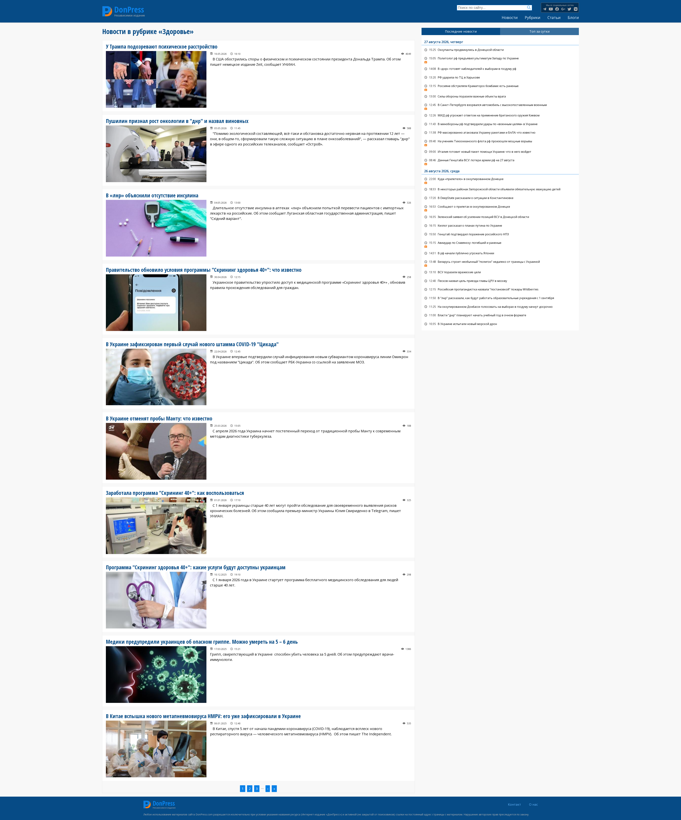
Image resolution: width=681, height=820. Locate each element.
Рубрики (532, 17)
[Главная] (107, 11)
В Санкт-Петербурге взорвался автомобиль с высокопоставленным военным (500, 106)
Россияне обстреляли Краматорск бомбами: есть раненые (500, 87)
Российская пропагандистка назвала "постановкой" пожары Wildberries (500, 289)
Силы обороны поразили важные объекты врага (500, 96)
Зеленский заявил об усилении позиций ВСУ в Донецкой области (500, 217)
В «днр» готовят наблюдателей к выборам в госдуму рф (500, 69)
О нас (533, 804)
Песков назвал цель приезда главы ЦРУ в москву (500, 281)
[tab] (461, 31)
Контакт (514, 804)
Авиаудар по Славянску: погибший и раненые (500, 244)
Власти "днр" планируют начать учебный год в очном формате (500, 315)
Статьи (554, 17)
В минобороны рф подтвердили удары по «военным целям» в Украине (500, 124)
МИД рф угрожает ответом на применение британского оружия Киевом (500, 115)
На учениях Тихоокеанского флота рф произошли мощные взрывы (500, 142)
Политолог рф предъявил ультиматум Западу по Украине (500, 59)
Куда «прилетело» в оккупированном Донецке (500, 180)
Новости (510, 17)
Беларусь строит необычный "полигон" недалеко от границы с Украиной (500, 263)
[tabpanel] (500, 183)
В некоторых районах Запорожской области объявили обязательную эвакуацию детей (500, 189)
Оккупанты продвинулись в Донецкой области (500, 50)
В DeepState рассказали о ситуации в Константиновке (500, 198)
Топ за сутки (539, 31)
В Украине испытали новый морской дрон (500, 324)
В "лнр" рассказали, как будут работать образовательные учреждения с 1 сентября (500, 298)
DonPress (129, 9)
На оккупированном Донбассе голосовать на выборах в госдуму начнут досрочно (500, 307)
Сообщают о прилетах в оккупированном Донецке (500, 207)
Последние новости (461, 31)
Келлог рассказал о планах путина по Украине (500, 226)
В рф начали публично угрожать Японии (500, 253)
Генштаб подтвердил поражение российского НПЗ (500, 234)
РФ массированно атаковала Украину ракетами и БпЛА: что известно (500, 133)
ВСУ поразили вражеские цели (500, 272)
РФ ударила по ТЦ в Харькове (500, 78)
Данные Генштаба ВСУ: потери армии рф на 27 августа (500, 161)
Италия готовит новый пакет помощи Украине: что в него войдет (500, 152)
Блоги (573, 17)
